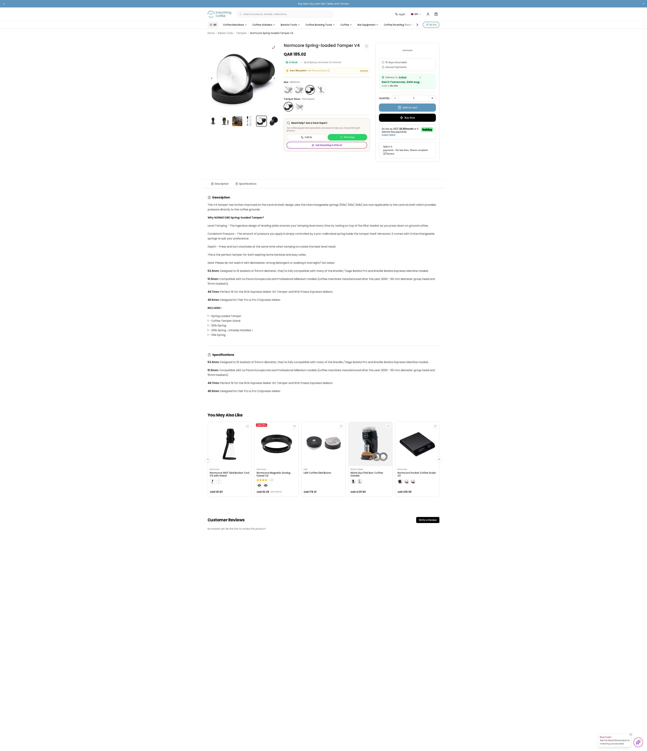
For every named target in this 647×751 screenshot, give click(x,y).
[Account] (428, 14)
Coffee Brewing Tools (318, 24)
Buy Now (410, 117)
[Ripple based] (299, 106)
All (214, 24)
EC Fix (432, 24)
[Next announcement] (643, 3)
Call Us (308, 137)
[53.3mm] (299, 90)
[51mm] (288, 90)
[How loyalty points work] (328, 70)
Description (222, 183)
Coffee (345, 24)
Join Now (364, 70)
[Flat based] (288, 106)
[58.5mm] (310, 90)
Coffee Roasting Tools (398, 24)
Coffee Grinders (262, 24)
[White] (219, 481)
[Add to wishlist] (366, 46)
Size (292, 82)
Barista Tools (289, 24)
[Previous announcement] (3, 3)
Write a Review (428, 520)
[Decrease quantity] (395, 98)
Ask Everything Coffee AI (328, 145)
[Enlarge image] (273, 47)
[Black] (212, 481)
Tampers (241, 33)
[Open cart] (436, 14)
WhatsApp (349, 137)
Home (211, 33)
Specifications (247, 183)
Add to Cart (410, 107)
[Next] (274, 78)
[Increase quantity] (432, 98)
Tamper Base (299, 99)
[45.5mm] (321, 90)
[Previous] (211, 78)
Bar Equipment (366, 24)
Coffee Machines (233, 24)
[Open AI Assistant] (638, 742)
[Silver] (413, 481)
